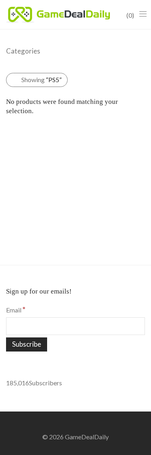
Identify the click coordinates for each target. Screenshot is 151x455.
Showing (41, 79)
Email (15, 310)
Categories (23, 51)
